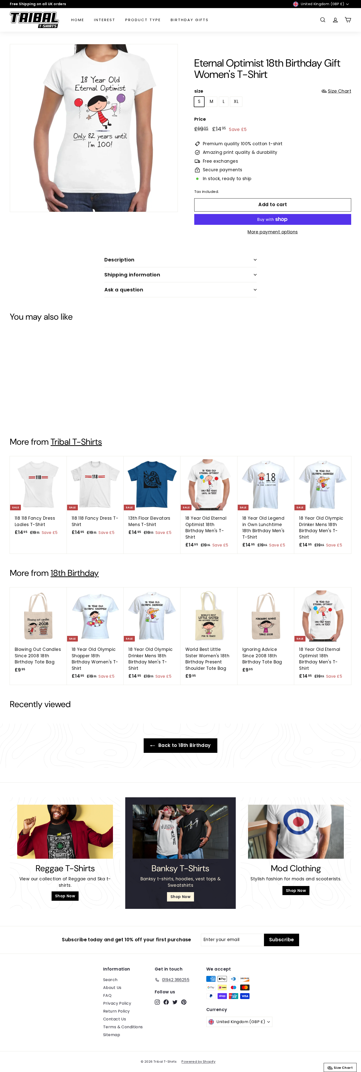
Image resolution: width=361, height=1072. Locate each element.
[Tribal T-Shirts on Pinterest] (191, 570)
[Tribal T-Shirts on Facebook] (174, 570)
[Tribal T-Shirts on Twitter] (182, 570)
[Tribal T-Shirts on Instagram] (166, 570)
